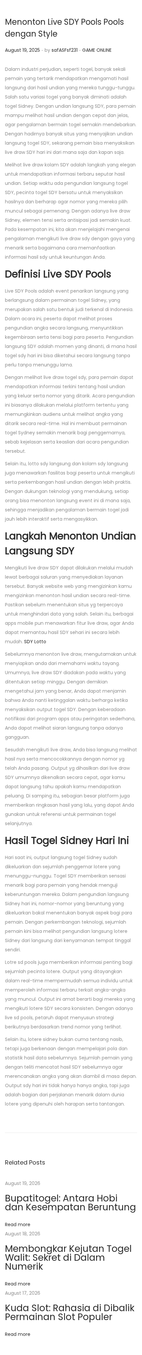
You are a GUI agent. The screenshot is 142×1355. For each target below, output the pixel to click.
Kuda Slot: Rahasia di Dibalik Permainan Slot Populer (69, 1312)
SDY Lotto (35, 641)
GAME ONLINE (97, 50)
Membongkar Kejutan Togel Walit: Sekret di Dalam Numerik (68, 1257)
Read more (17, 1224)
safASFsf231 (65, 50)
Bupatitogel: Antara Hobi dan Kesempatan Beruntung (70, 1203)
